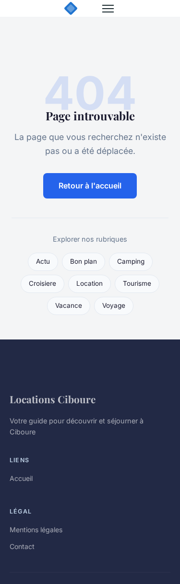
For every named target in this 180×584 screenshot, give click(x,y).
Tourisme (137, 283)
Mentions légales (36, 530)
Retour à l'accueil (90, 185)
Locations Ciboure (53, 399)
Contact (22, 546)
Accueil (21, 478)
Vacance (68, 305)
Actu (43, 261)
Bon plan (83, 261)
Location (89, 283)
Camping (130, 261)
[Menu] (108, 8)
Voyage (113, 305)
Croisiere (42, 283)
